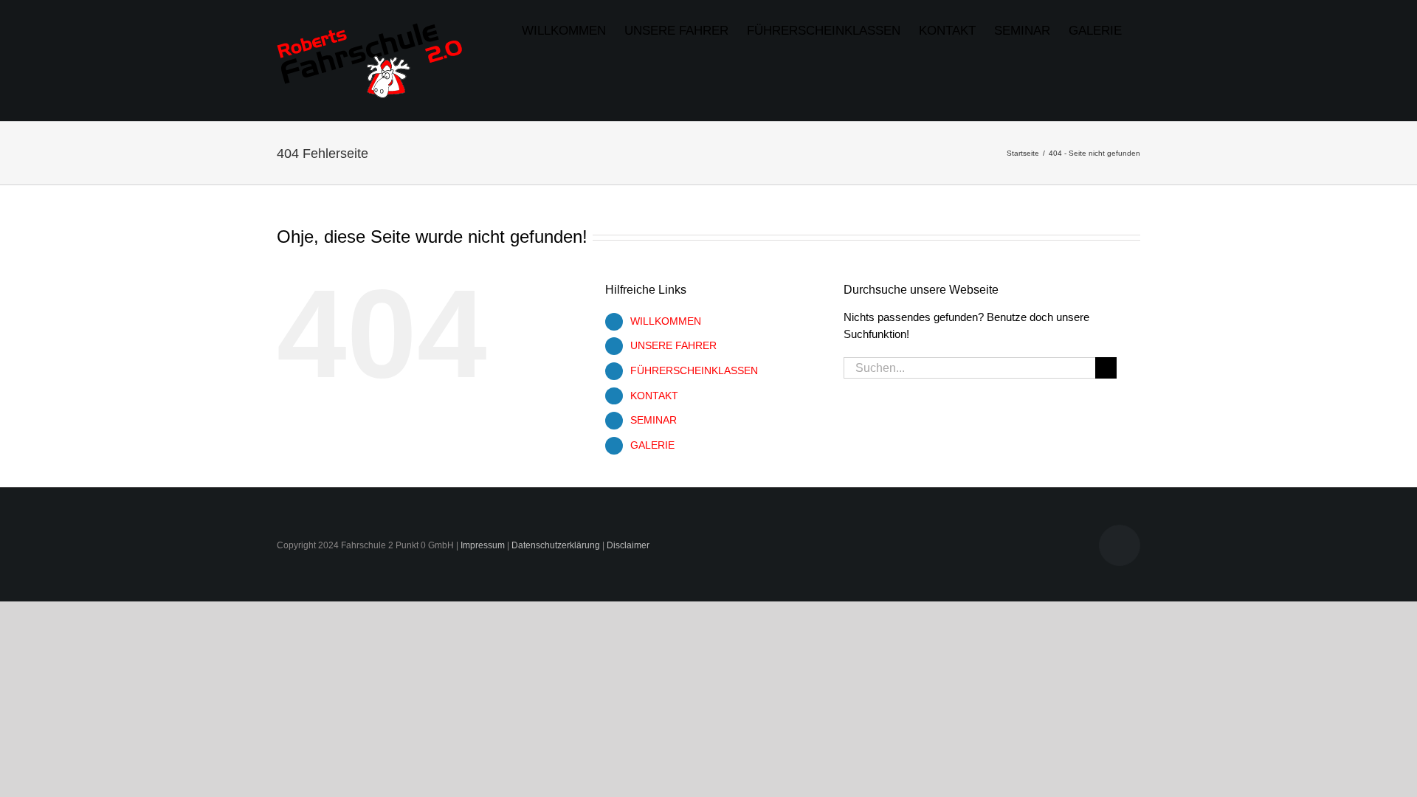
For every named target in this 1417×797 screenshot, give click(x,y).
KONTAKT (654, 395)
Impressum (483, 545)
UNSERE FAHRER (673, 345)
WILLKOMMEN (665, 321)
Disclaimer (628, 545)
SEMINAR (653, 420)
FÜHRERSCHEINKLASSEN (694, 370)
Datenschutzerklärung (555, 545)
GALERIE (652, 445)
